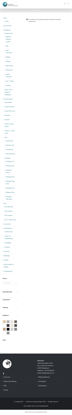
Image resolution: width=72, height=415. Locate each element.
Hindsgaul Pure (10, 188)
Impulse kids (9, 141)
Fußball (8, 57)
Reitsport (7, 247)
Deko (5, 18)
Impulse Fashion (9, 106)
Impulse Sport (9, 33)
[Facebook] (4, 374)
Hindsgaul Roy (10, 165)
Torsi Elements (9, 207)
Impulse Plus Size (10, 111)
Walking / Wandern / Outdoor (9, 39)
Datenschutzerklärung (10, 381)
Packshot (6, 251)
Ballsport (8, 61)
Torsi (5, 203)
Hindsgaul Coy (10, 161)
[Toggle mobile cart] (65, 3)
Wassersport (9, 65)
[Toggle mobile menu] (68, 3)
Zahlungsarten (42, 385)
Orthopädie (8, 243)
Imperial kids (9, 149)
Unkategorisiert (8, 271)
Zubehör (6, 260)
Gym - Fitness (10, 81)
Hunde (7, 21)
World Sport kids (10, 154)
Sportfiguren (7, 30)
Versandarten (42, 381)
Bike (7, 46)
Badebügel (7, 255)
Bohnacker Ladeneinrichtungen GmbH (36, 401)
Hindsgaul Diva (10, 177)
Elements (7, 115)
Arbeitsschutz (9, 231)
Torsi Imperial (8, 215)
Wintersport (9, 70)
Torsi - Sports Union (10, 219)
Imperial (7, 119)
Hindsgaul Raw (10, 192)
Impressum (7, 377)
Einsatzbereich (8, 228)
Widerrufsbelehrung (44, 377)
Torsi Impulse (8, 211)
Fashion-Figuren (8, 99)
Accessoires (7, 224)
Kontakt (6, 390)
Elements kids (10, 145)
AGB (5, 385)
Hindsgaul (7, 158)
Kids (6, 137)
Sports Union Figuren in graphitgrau (8, 92)
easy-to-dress (8, 25)
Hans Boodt (8, 102)
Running (8, 85)
